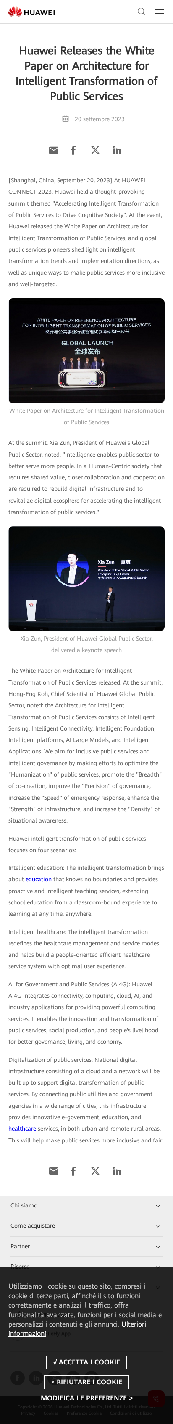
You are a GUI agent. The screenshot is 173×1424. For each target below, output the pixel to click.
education (39, 879)
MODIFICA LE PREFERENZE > (87, 1398)
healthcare (22, 1128)
